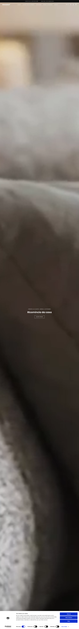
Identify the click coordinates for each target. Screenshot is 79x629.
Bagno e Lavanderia (47, 4)
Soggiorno (38, 4)
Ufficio (56, 4)
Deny (69, 621)
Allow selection (68, 617)
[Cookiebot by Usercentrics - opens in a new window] (8, 627)
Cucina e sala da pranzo (28, 4)
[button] (67, 4)
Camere (19, 4)
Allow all (69, 614)
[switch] (35, 627)
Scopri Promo (39, 316)
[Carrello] (76, 4)
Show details (64, 626)
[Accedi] (73, 5)
